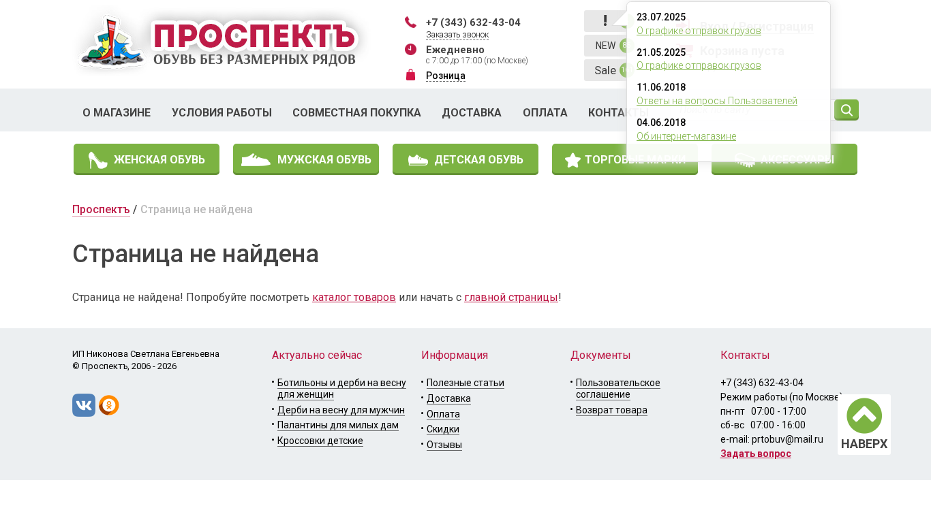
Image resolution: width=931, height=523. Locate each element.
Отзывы (444, 444)
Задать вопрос (755, 453)
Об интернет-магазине (686, 136)
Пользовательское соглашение (618, 388)
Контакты (618, 112)
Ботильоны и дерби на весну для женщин (341, 388)
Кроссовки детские (320, 440)
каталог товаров (354, 297)
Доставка (472, 112)
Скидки (443, 429)
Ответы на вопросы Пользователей (717, 100)
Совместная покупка (356, 112)
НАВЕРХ (864, 444)
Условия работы (222, 112)
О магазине (116, 112)
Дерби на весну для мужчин (341, 410)
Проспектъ (101, 209)
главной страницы (511, 297)
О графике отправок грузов (699, 30)
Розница (446, 75)
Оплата (545, 112)
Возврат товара (611, 410)
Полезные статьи (465, 382)
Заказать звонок (457, 34)
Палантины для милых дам (338, 424)
